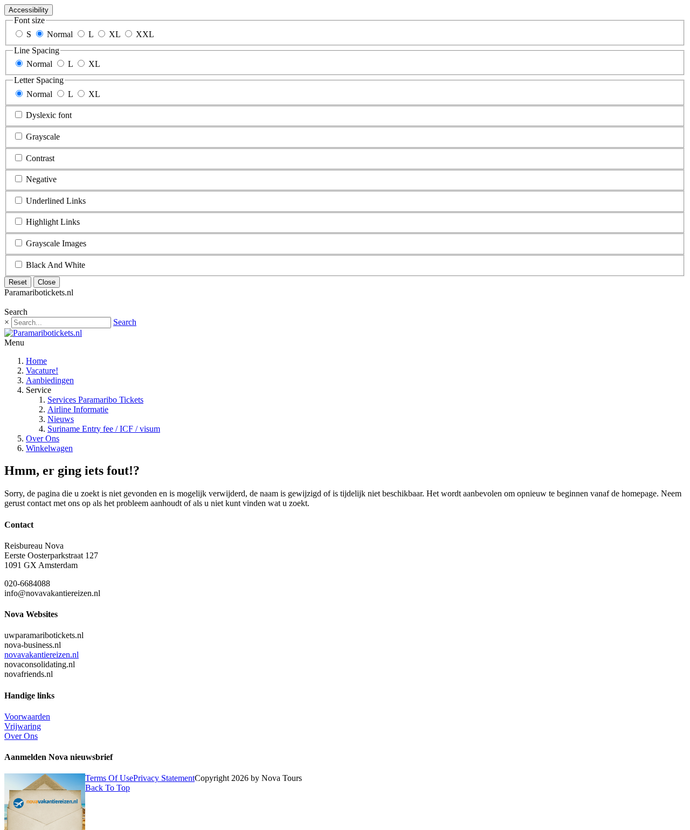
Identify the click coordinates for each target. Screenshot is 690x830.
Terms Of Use (109, 778)
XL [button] (114, 34)
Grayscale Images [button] (56, 243)
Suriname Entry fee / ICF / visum (103, 428)
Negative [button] (41, 179)
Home (36, 360)
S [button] (28, 34)
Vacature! (42, 370)
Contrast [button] (40, 158)
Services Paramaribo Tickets (95, 399)
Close (47, 282)
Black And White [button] (55, 264)
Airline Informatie (77, 409)
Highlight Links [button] (53, 221)
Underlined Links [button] (56, 200)
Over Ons (42, 438)
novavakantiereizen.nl (41, 654)
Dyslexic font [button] (49, 115)
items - (32, 302)
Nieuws (60, 419)
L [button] (90, 34)
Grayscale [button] (43, 136)
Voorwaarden (27, 716)
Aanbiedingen (50, 380)
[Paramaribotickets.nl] (43, 332)
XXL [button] (145, 34)
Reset (18, 282)
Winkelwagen (49, 448)
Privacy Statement (164, 778)
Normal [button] (60, 34)
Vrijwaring (22, 726)
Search (124, 322)
